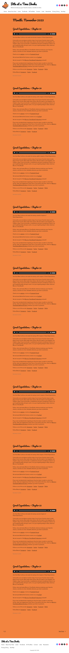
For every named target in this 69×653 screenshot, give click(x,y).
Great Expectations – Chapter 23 (27, 446)
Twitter (35, 69)
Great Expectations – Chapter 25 (27, 327)
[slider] (54, 34)
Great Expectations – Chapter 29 (27, 88)
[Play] (14, 34)
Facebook (40, 69)
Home (5, 11)
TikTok (46, 69)
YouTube (39, 57)
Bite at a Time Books (24, 4)
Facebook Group (34, 54)
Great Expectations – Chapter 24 (27, 386)
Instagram (29, 69)
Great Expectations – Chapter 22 (27, 505)
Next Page (62, 631)
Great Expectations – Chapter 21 (27, 566)
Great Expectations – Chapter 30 (27, 29)
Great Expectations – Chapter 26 (27, 268)
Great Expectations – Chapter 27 (27, 207)
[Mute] (50, 34)
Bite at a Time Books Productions (33, 60)
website (22, 54)
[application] (34, 34)
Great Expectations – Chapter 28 (27, 147)
